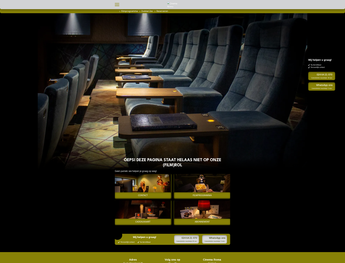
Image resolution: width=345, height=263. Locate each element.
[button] (117, 4)
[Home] (116, 11)
